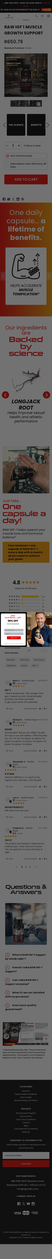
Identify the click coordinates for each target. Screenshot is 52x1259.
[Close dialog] (50, 613)
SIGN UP (14, 638)
